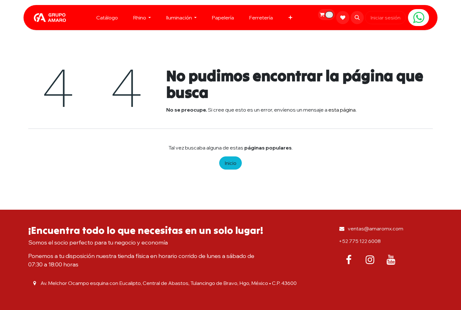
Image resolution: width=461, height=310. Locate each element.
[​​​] (418, 17)
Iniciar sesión (385, 17)
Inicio (230, 163)
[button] (357, 17)
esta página (342, 110)
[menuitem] (107, 17)
